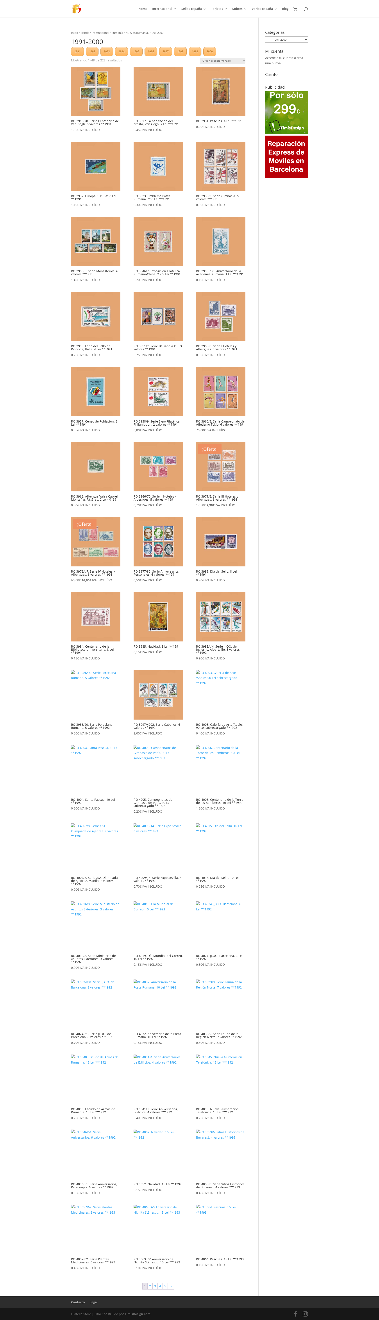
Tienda (84, 33)
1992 (92, 51)
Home (142, 9)
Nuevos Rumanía (136, 33)
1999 (195, 51)
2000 (210, 51)
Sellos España (191, 9)
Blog (285, 9)
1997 (166, 51)
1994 (121, 51)
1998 (180, 51)
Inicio (74, 33)
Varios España (262, 9)
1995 (136, 51)
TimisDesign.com (137, 1314)
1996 (151, 51)
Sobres (237, 9)
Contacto (78, 1302)
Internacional (162, 9)
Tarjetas (217, 9)
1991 (77, 51)
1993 (107, 51)
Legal (94, 1302)
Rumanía (117, 33)
